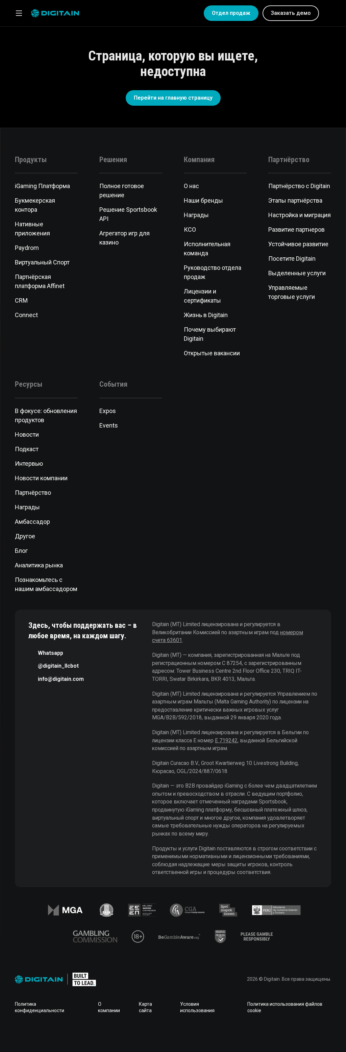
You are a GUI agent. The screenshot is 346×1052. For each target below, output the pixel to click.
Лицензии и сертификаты (202, 296)
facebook (130, 1033)
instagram (216, 1033)
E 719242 (226, 740)
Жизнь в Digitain (206, 314)
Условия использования (197, 1007)
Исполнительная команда (207, 248)
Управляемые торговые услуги (291, 292)
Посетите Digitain (292, 258)
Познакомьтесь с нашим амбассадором (46, 584)
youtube (195, 1033)
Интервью (29, 463)
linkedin (151, 1033)
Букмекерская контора (35, 205)
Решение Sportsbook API (128, 214)
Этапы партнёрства (295, 200)
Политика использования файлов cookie (284, 1007)
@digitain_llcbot (58, 666)
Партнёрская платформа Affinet (40, 281)
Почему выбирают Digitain (210, 334)
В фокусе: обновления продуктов (46, 415)
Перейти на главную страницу (173, 98)
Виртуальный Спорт (42, 262)
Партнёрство (33, 492)
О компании (109, 1007)
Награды (196, 215)
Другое (25, 536)
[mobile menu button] (19, 13)
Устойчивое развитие (298, 244)
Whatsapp (50, 653)
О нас (191, 185)
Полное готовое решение (121, 190)
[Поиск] (328, 13)
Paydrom (27, 247)
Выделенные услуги (297, 273)
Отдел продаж (231, 13)
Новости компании (41, 478)
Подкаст (27, 449)
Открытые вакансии (212, 353)
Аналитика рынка (39, 565)
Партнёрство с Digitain (299, 185)
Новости (27, 434)
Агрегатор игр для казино (124, 238)
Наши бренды (203, 200)
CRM (21, 300)
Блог (21, 550)
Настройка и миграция (299, 215)
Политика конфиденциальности (39, 1007)
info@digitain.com (61, 679)
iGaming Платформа (42, 185)
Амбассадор (32, 521)
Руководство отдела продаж (212, 272)
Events (108, 425)
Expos (107, 410)
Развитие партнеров (296, 229)
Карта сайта (145, 1007)
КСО (190, 229)
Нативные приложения (32, 229)
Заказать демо (291, 13)
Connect (26, 314)
